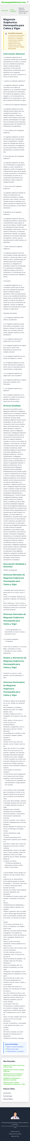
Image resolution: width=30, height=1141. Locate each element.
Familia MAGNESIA (13, 10)
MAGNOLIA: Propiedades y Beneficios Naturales (11, 1079)
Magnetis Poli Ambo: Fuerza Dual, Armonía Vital (14, 1066)
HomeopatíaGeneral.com (13, 2)
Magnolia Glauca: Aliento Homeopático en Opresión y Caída (14, 1083)
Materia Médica (8, 1099)
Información (7, 1093)
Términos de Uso (15, 1131)
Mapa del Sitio (15, 1136)
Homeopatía (4, 10)
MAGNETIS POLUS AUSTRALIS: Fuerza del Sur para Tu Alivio (13, 1074)
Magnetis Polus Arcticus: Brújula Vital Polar (13, 1070)
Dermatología (7, 1096)
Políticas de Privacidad (15, 1134)
